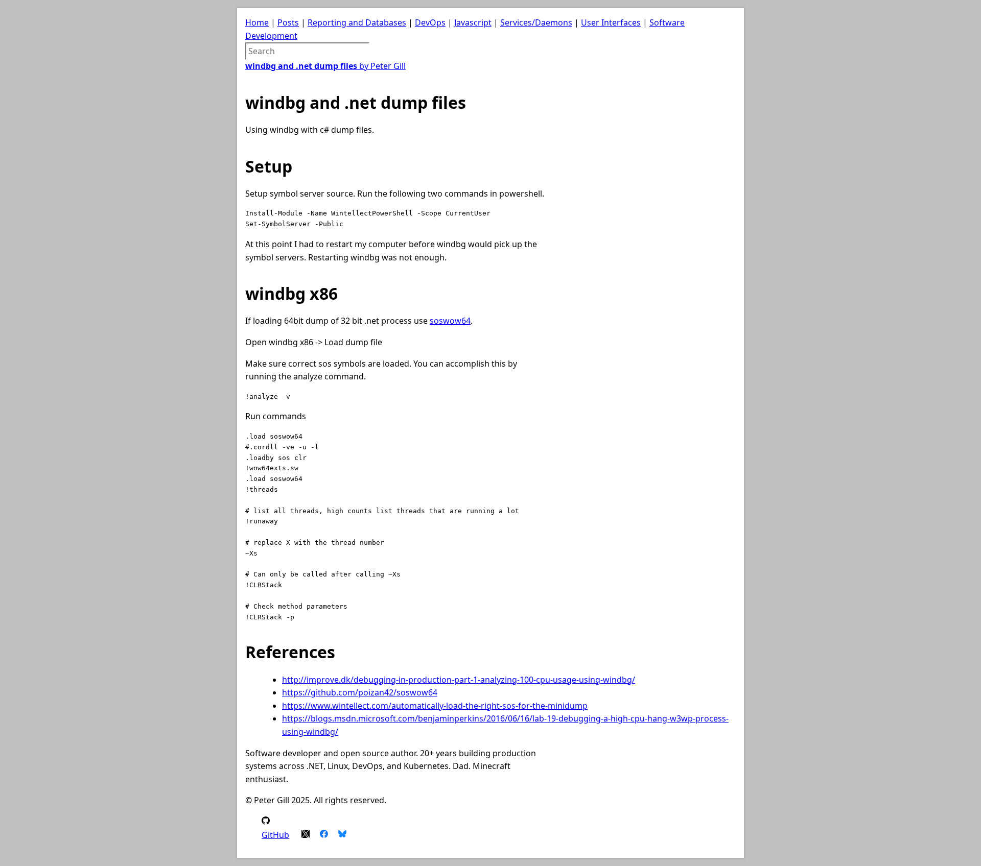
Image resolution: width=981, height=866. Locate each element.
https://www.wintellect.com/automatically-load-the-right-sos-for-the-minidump (435, 705)
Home (257, 22)
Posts (288, 22)
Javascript (473, 22)
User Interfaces (611, 22)
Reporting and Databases (357, 22)
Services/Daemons (536, 22)
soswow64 (450, 320)
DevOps (430, 22)
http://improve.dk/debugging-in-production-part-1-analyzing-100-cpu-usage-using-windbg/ (458, 679)
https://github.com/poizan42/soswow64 (359, 692)
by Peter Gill (325, 65)
